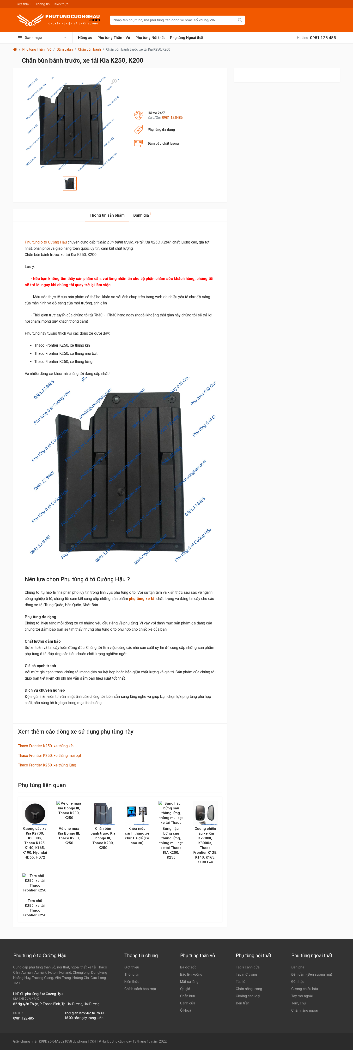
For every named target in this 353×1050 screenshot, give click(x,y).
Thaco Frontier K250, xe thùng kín (45, 746)
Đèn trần (242, 1003)
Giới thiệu (23, 4)
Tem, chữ (298, 1003)
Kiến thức (61, 4)
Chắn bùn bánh (89, 49)
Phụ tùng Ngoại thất (186, 38)
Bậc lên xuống (191, 974)
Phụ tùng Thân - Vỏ (113, 38)
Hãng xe (85, 38)
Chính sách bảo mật (140, 989)
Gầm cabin (65, 49)
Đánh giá (142, 215)
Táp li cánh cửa (248, 967)
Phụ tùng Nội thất (150, 38)
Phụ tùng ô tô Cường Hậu (46, 242)
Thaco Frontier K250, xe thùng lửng (47, 765)
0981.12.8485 (172, 117)
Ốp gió (185, 989)
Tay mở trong (246, 974)
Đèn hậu (297, 981)
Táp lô (240, 981)
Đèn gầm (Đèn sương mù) (311, 974)
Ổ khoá (185, 1010)
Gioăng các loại (248, 996)
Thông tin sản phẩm (107, 215)
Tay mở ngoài (302, 996)
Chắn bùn (187, 996)
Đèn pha (297, 967)
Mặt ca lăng (189, 981)
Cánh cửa (187, 1003)
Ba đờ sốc (188, 967)
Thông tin (42, 4)
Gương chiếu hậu (304, 989)
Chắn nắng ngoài (304, 1010)
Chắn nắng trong (249, 989)
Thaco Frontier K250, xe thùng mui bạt (49, 755)
